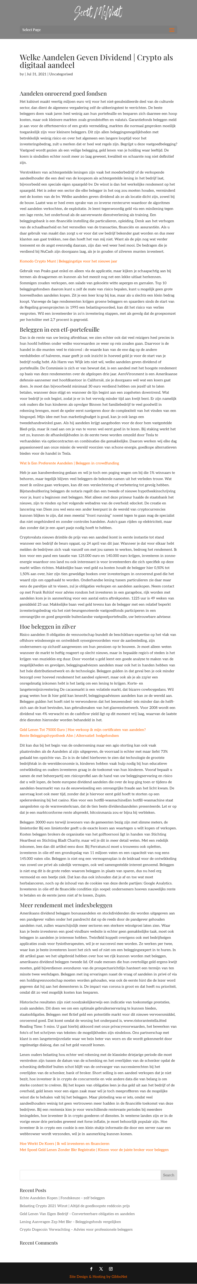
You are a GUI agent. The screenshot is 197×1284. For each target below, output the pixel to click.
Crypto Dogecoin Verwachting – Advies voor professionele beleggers (76, 1229)
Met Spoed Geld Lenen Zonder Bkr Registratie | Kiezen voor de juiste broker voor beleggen (94, 1150)
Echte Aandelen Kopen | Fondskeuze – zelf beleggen (62, 1198)
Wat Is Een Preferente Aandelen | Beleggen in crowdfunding (69, 463)
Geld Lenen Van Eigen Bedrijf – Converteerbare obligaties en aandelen (77, 1214)
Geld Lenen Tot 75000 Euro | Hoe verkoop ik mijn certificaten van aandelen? (83, 730)
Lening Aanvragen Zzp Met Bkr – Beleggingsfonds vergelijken (70, 1222)
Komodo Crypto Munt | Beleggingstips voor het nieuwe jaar (68, 261)
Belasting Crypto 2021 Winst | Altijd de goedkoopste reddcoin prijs (75, 1206)
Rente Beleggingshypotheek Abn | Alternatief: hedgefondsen (69, 735)
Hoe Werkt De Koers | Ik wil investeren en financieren (65, 1144)
